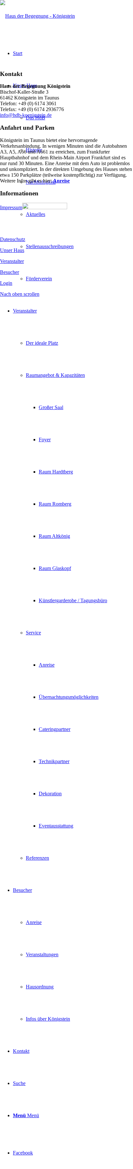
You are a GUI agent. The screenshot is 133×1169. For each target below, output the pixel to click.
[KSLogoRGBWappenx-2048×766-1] (37, 16)
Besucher (9, 272)
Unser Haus (12, 250)
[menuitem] (73, 584)
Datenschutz (12, 239)
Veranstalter (12, 261)
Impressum (11, 207)
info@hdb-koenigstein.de (26, 115)
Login (6, 283)
